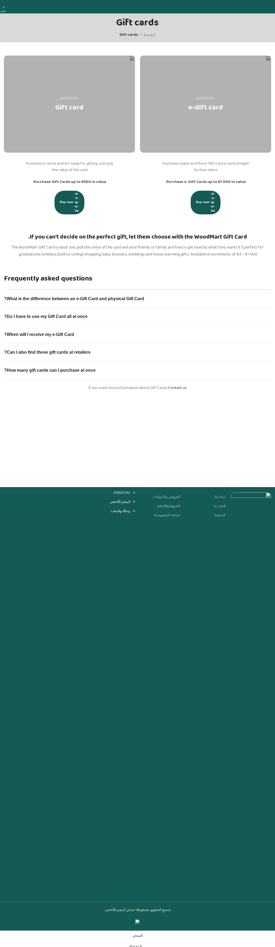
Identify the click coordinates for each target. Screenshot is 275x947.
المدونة (220, 515)
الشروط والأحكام (168, 506)
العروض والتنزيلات (166, 497)
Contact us (177, 388)
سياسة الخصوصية (167, 515)
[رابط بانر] (205, 104)
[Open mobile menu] (269, 6)
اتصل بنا (220, 506)
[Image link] (251, 694)
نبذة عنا (220, 497)
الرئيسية (149, 34)
